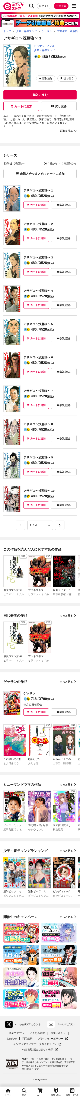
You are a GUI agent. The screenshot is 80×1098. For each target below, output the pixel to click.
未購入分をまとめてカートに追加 (42, 173)
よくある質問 (37, 1033)
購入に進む (40, 94)
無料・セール (72, 1095)
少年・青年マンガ (44, 50)
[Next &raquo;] (59, 525)
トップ (8, 1095)
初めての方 (56, 1095)
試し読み (61, 106)
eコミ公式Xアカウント (24, 1025)
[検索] (31, 6)
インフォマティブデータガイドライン (35, 1044)
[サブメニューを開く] (74, 6)
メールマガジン (66, 1024)
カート (40, 1095)
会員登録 (61, 5)
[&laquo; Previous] (20, 525)
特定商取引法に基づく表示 (40, 1049)
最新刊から (70, 163)
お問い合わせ (58, 1033)
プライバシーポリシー (53, 1038)
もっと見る (66, 615)
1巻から (52, 163)
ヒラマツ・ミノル (44, 46)
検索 (24, 1095)
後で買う (69, 78)
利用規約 (27, 1038)
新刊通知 (47, 78)
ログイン (44, 5)
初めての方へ (16, 1033)
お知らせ (12, 1038)
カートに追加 (23, 106)
